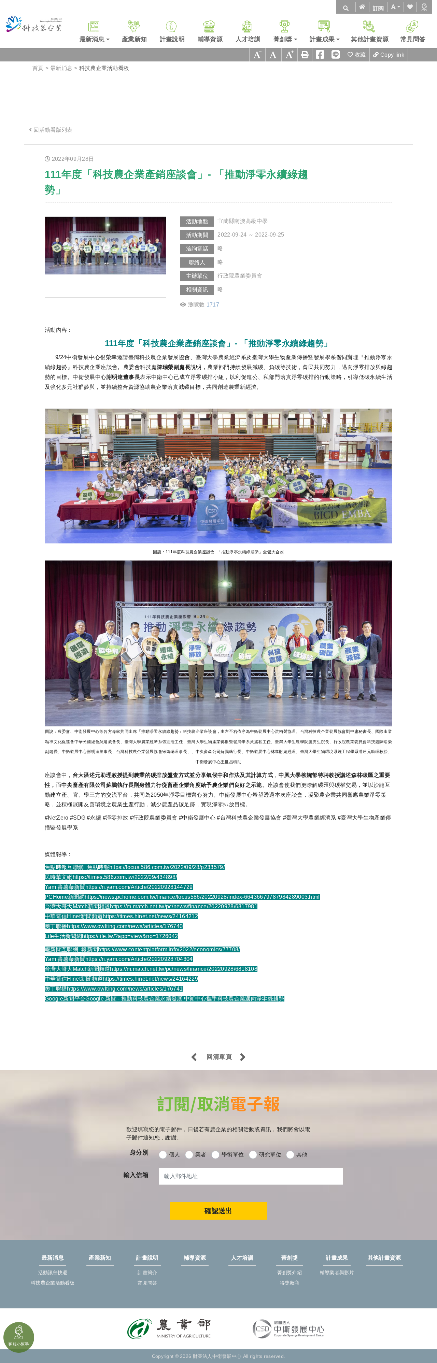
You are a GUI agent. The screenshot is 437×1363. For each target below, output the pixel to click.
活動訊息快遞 (53, 1272)
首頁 (38, 68)
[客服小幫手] (424, 7)
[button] (395, 7)
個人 (174, 1155)
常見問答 (412, 39)
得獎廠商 (289, 1283)
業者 (201, 1155)
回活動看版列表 (52, 130)
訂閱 (378, 8)
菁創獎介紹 (289, 1272)
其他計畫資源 (370, 39)
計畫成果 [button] (322, 39)
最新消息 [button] (92, 39)
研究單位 (270, 1155)
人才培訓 (248, 39)
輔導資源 (210, 39)
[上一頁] (194, 1058)
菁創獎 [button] (282, 39)
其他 (302, 1155)
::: (31, 150)
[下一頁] (243, 1058)
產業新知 (134, 39)
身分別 (139, 1152)
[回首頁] (362, 7)
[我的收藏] (410, 7)
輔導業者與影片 (337, 1272)
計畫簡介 (147, 1272)
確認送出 (218, 1211)
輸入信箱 (136, 1175)
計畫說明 (172, 39)
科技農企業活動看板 (53, 1283)
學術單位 (233, 1155)
